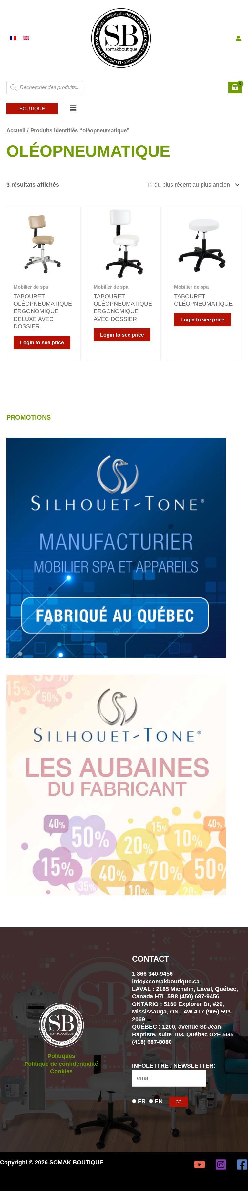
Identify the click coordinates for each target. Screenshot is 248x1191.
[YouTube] (199, 1164)
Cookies (61, 1071)
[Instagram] (221, 1164)
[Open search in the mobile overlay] (44, 87)
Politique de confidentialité (61, 1064)
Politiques (61, 1056)
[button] (32, 108)
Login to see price (42, 342)
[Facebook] (242, 1164)
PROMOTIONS (28, 417)
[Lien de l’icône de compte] (239, 38)
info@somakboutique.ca (166, 981)
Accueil (16, 130)
